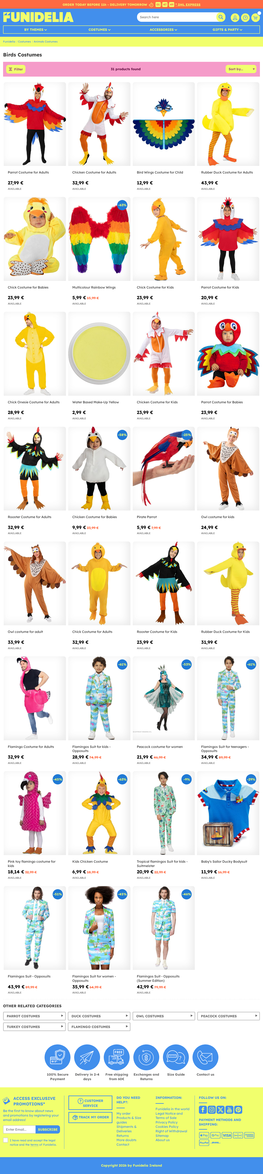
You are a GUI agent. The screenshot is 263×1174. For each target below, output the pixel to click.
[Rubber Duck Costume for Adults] (228, 124)
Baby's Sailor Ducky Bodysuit (224, 861)
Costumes (98, 29)
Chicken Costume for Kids (157, 402)
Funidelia (9, 41)
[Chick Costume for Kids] (164, 239)
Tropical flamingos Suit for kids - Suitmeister (162, 863)
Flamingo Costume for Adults (31, 747)
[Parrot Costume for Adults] (35, 124)
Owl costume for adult (25, 632)
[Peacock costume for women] (164, 698)
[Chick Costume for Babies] (35, 239)
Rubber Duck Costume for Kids (225, 632)
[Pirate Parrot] (164, 469)
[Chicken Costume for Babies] (99, 469)
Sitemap (162, 1136)
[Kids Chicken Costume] (99, 813)
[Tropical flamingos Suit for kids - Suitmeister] (164, 813)
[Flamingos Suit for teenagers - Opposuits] (228, 698)
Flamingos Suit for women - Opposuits (94, 978)
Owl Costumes (150, 1016)
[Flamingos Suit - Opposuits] (35, 928)
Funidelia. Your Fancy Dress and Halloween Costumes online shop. (38, 17)
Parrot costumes (23, 1016)
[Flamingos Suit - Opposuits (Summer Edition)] (164, 928)
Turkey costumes (23, 1027)
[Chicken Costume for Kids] (164, 354)
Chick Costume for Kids (155, 287)
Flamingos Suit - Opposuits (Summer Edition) (158, 978)
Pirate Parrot (147, 517)
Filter (18, 69)
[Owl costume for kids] (228, 469)
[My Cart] (255, 17)
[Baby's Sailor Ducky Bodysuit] (228, 813)
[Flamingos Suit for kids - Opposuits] (99, 698)
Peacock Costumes (219, 1016)
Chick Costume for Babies (28, 287)
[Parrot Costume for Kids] (228, 239)
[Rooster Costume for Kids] (164, 584)
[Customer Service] (245, 17)
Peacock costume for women (160, 747)
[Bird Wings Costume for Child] (164, 124)
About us (163, 1140)
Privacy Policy (167, 1122)
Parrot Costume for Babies (222, 402)
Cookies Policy (167, 1127)
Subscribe (48, 1129)
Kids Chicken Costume (90, 861)
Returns (123, 1136)
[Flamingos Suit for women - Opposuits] (99, 928)
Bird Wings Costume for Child (160, 172)
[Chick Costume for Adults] (99, 584)
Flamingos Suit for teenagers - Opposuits (225, 749)
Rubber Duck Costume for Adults (227, 172)
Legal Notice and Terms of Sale (169, 1115)
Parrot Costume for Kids (220, 287)
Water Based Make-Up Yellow (95, 402)
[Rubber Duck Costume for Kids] (228, 584)
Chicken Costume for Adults (94, 172)
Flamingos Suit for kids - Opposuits (91, 749)
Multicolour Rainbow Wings (94, 287)
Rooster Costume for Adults (29, 517)
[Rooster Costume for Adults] (35, 469)
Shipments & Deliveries (127, 1129)
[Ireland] (203, 1110)
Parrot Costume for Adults (28, 172)
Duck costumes (86, 1016)
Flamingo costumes (91, 1027)
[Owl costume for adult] (35, 584)
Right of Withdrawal (171, 1131)
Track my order (93, 1117)
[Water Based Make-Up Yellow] (99, 354)
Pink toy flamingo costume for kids (31, 863)
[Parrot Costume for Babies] (228, 354)
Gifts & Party (226, 29)
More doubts (126, 1140)
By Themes (33, 29)
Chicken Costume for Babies (94, 517)
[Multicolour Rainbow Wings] (99, 239)
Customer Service (93, 1103)
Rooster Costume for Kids (157, 632)
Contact (123, 1144)
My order (123, 1113)
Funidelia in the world (172, 1109)
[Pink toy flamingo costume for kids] (35, 813)
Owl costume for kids (217, 517)
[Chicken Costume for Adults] (99, 124)
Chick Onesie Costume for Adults (34, 402)
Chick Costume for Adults (92, 632)
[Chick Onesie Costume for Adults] (35, 354)
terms (34, 1144)
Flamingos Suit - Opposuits (29, 976)
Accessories (162, 29)
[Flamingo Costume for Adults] (35, 698)
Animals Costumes (46, 41)
